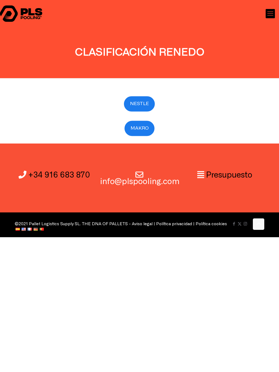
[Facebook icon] (234, 224)
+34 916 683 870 (59, 175)
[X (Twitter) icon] (240, 224)
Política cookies (211, 224)
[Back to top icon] (258, 224)
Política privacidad (174, 224)
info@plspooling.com (140, 182)
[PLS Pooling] (21, 13)
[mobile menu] (270, 13)
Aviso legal (142, 224)
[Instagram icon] (245, 224)
